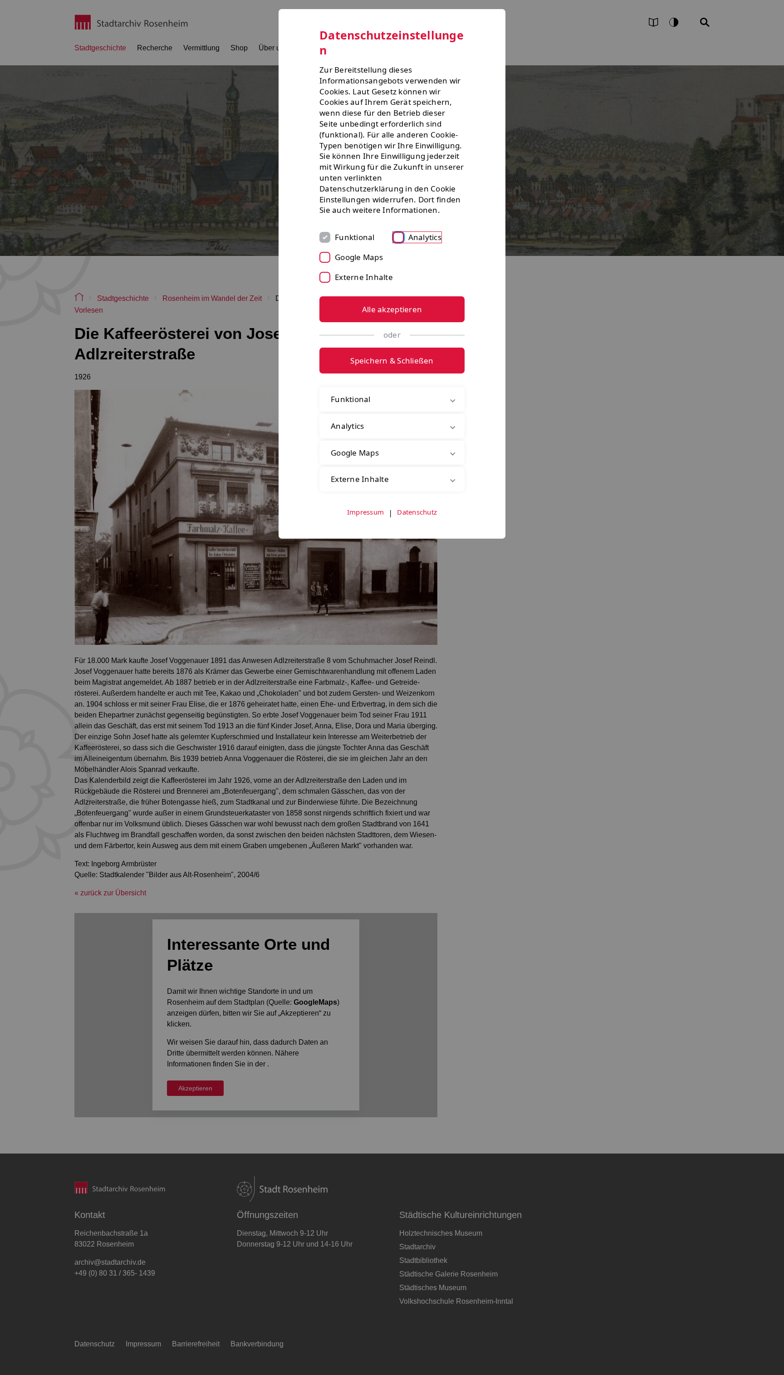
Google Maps (359, 257)
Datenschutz (417, 511)
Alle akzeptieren (392, 309)
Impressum (365, 511)
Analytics (424, 237)
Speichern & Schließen (391, 360)
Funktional (355, 237)
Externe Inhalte (364, 277)
